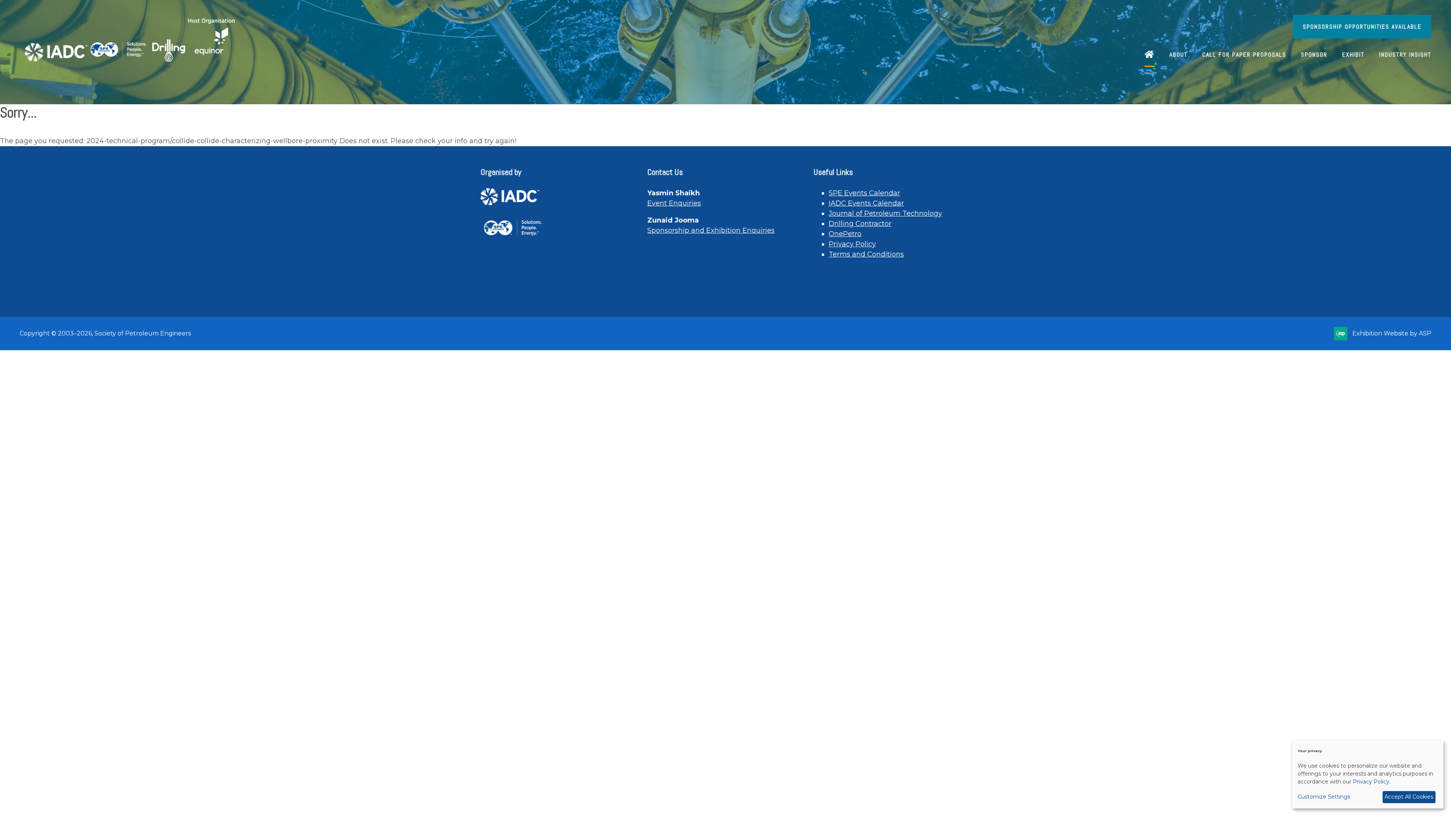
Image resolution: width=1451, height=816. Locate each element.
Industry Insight (1405, 55)
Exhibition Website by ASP (1391, 333)
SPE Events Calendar (864, 193)
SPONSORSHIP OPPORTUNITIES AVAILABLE (1362, 27)
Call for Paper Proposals (1244, 55)
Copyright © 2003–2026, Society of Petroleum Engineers (105, 333)
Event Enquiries (674, 203)
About (1178, 55)
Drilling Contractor (860, 223)
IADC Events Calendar (866, 203)
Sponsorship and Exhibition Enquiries (711, 230)
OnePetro (845, 234)
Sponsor (1314, 55)
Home (1150, 55)
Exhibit (1353, 55)
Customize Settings (1324, 796)
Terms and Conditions (866, 254)
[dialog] (1367, 774)
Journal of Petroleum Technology (885, 213)
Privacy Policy (852, 244)
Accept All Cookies (1408, 796)
